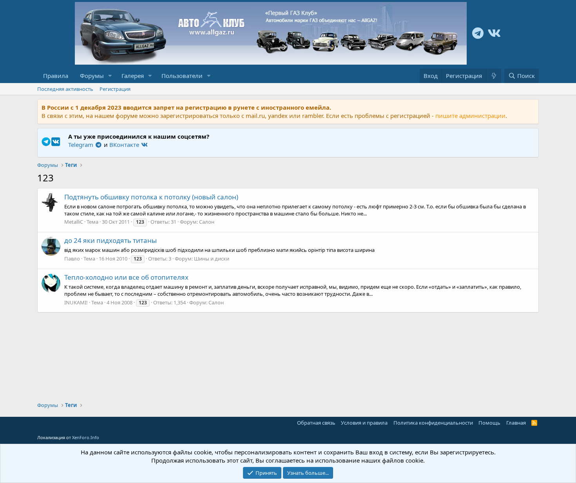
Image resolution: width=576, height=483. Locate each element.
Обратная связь (316, 422)
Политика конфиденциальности (433, 422)
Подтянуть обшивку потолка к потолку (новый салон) (151, 196)
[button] (110, 76)
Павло (72, 258)
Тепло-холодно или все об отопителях (126, 277)
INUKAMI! (76, 302)
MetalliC (73, 221)
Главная (516, 422)
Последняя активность (65, 88)
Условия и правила (364, 422)
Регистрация (115, 88)
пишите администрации (470, 115)
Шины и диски (211, 258)
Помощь (489, 422)
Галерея (132, 76)
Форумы (92, 76)
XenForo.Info (85, 437)
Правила (55, 76)
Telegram (81, 144)
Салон (206, 221)
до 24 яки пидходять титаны (110, 240)
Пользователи (182, 76)
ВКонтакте (125, 144)
